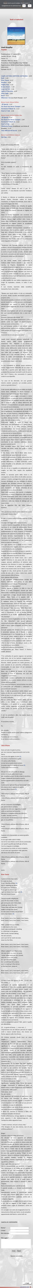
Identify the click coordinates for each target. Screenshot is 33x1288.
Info (24, 5)
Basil (2, 78)
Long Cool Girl (5, 89)
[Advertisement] (16, 13)
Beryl (3, 95)
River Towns (5, 80)
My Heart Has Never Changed (10, 106)
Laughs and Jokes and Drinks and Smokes (14, 76)
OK (29, 5)
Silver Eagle (5, 93)
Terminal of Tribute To (8, 109)
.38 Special (4, 104)
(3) (16, 789)
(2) (24, 765)
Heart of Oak (5, 111)
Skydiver (4, 82)
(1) (20, 756)
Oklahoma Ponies (6, 126)
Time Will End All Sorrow (9, 130)
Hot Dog (4, 137)
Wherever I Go (6, 98)
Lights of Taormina (7, 91)
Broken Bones (5, 87)
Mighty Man (5, 85)
